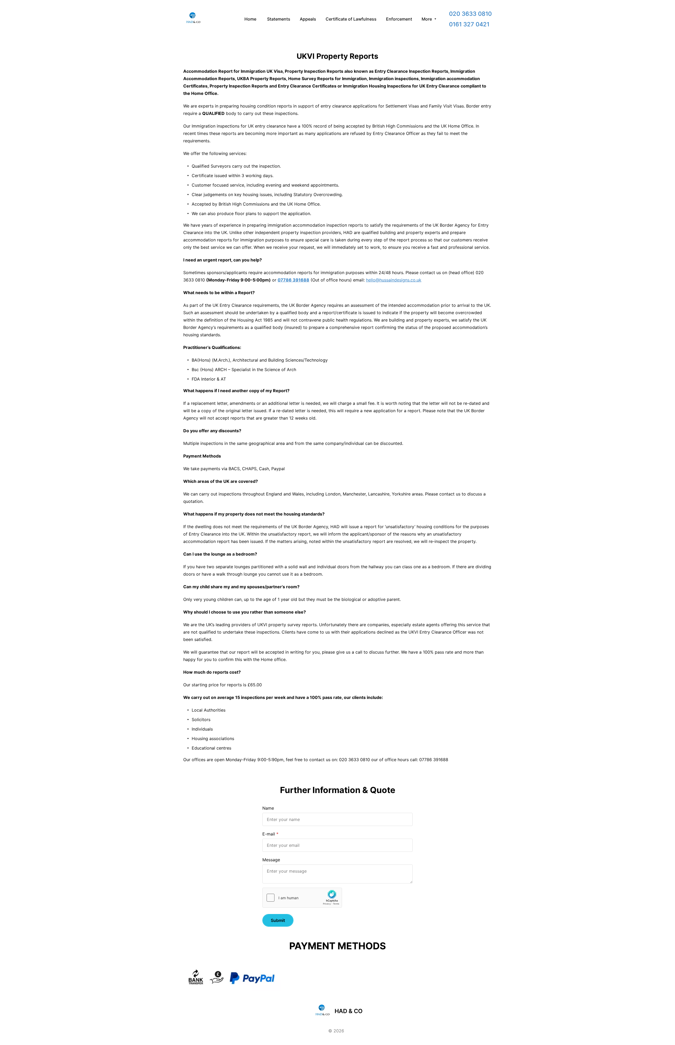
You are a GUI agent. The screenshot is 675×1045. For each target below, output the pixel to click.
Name (268, 808)
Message (271, 859)
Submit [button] (278, 920)
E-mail (268, 834)
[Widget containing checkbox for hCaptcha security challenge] (302, 898)
